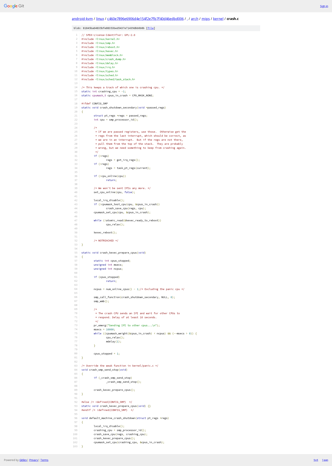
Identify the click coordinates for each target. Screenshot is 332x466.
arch (194, 18)
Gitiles (23, 460)
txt (316, 460)
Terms (44, 460)
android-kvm (82, 18)
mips (206, 18)
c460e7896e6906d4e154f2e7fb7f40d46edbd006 (145, 18)
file (151, 28)
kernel (218, 18)
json (325, 460)
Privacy (33, 460)
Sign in (324, 6)
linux (100, 18)
